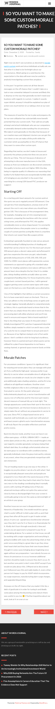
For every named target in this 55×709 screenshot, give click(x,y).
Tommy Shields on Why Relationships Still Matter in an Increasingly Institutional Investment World (26, 667)
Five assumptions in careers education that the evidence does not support (25, 683)
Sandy (37, 52)
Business (10, 56)
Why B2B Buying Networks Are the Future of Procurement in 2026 (24, 675)
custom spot (22, 56)
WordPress (43, 703)
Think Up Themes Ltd (22, 703)
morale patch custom (36, 56)
